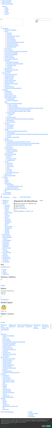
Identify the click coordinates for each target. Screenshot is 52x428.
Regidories (7, 206)
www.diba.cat (23, 208)
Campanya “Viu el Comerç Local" (10, 406)
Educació (5, 384)
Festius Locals (6, 395)
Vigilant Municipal (36, 327)
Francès (7, 14)
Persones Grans (6, 389)
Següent (7, 299)
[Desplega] (10, 197)
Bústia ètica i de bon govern (9, 354)
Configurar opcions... (5, 426)
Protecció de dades (33, 413)
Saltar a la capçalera (7, 0)
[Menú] (1, 27)
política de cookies (13, 423)
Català (6, 8)
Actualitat (3, 398)
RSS (4, 407)
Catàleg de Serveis (7, 361)
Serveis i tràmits (4, 357)
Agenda (4, 269)
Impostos (5, 369)
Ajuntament (6, 197)
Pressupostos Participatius (9, 343)
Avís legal (31, 415)
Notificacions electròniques (9, 368)
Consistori (7, 205)
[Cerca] (36, 21)
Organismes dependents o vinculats (8, 222)
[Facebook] (11, 412)
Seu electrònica (6, 257)
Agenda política (8, 212)
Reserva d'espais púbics (8, 365)
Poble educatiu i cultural (8, 381)
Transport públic (7, 378)
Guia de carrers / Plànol (8, 380)
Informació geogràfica (8, 397)
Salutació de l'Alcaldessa (8, 335)
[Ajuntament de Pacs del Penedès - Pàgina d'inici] (12, 22)
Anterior (3, 299)
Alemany (7, 12)
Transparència (6, 261)
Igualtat (5, 386)
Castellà (7, 9)
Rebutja (43, 426)
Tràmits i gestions (7, 363)
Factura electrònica (7, 371)
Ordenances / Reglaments (9, 345)
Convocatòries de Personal (9, 349)
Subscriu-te (3, 311)
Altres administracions (25, 197)
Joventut (5, 388)
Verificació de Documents (9, 358)
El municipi (3, 374)
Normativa (5, 255)
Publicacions (6, 274)
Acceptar (48, 426)
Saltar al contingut (6, 2)
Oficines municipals (7, 360)
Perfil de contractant (8, 348)
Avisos (4, 271)
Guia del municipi (7, 391)
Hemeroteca (6, 409)
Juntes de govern (7, 235)
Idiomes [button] (5, 6)
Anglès (6, 11)
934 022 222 (22, 206)
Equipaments (6, 375)
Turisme (5, 394)
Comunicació (6, 404)
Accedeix (3, 285)
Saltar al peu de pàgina (7, 4)
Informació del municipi (8, 392)
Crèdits (30, 412)
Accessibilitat (32, 416)
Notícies (5, 272)
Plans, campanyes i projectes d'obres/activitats (14, 342)
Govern (15, 197)
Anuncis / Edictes (7, 248)
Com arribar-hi (6, 377)
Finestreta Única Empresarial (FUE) (11, 372)
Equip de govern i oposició (7, 209)
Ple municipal (6, 234)
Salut (4, 383)
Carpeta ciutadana (7, 366)
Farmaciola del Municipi (45, 327)
